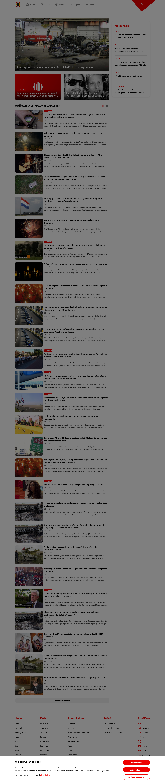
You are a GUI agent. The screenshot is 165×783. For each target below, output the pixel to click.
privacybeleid (45, 775)
